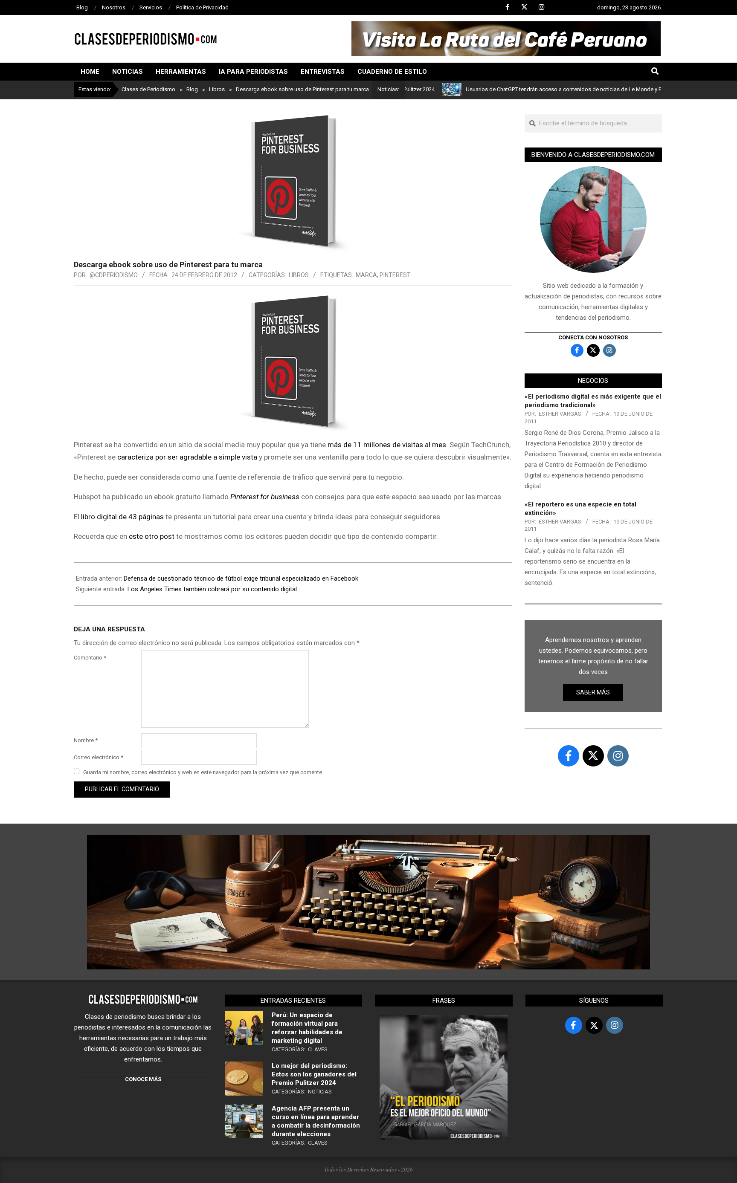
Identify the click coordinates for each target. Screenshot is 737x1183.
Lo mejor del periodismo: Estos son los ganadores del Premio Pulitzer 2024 (314, 1074)
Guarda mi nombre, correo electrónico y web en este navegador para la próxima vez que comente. (203, 772)
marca (366, 275)
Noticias (320, 1091)
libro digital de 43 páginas (122, 516)
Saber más (593, 692)
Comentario (90, 657)
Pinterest (395, 275)
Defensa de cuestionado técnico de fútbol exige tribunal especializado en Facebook (241, 578)
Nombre (86, 740)
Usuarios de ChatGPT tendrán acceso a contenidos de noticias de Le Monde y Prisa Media (545, 89)
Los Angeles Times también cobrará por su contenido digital (212, 589)
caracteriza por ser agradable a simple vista (187, 457)
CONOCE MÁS (143, 1079)
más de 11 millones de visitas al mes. (388, 444)
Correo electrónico (98, 757)
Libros (299, 275)
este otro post (151, 536)
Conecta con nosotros (593, 337)
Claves (318, 1049)
